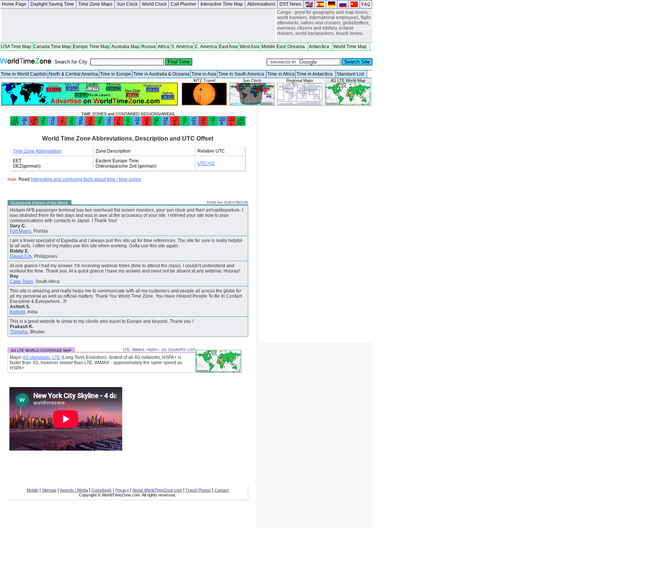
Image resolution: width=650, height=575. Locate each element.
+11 (231, 118)
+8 (203, 118)
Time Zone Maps (95, 4)
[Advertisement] (138, 25)
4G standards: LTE (41, 357)
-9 (43, 118)
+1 (137, 118)
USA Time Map (16, 46)
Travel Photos (198, 490)
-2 (109, 118)
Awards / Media (74, 490)
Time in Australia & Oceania (161, 74)
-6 (71, 118)
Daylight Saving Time (52, 4)
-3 (100, 118)
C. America (206, 46)
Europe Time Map (91, 46)
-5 (81, 118)
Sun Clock (127, 4)
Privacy (122, 490)
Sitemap (49, 490)
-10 (34, 118)
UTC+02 (206, 163)
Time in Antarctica (315, 74)
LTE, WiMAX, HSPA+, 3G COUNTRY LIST (159, 350)
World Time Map (351, 46)
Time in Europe (115, 74)
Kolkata (17, 312)
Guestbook (101, 490)
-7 (62, 118)
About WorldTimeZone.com (157, 490)
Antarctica (320, 46)
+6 (184, 118)
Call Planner (183, 4)
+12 (240, 118)
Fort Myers (20, 231)
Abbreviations (261, 4)
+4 (165, 118)
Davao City (21, 256)
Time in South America (241, 74)
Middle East (273, 46)
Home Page (14, 4)
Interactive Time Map (221, 4)
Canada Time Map (52, 46)
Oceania (297, 46)
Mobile (32, 490)
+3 (156, 118)
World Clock (154, 4)
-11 (24, 118)
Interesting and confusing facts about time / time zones (86, 179)
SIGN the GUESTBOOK (227, 202)
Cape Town (21, 281)
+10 (222, 118)
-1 (118, 118)
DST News (290, 4)
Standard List (351, 74)
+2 (146, 118)
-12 (15, 118)
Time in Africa (281, 74)
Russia (148, 46)
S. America (182, 46)
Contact (221, 490)
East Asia (228, 46)
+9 (212, 118)
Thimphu (19, 331)
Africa (163, 46)
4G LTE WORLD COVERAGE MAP (41, 350)
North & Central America (73, 74)
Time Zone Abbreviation (37, 151)
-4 (90, 118)
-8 (53, 118)
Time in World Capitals (24, 74)
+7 (193, 118)
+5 (175, 118)
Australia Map (125, 46)
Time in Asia (203, 74)
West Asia (250, 46)
